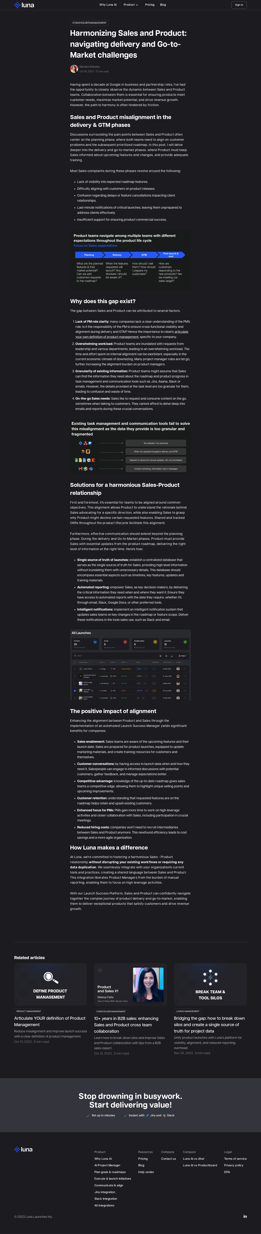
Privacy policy (233, 1165)
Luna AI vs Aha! (193, 1158)
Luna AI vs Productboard (200, 1165)
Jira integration (104, 1192)
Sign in (239, 5)
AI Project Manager (107, 1165)
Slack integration (105, 1198)
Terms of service (235, 1158)
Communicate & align (108, 1185)
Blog (163, 4)
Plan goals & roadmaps (110, 1172)
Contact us (168, 1158)
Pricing (149, 4)
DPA (227, 1172)
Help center (146, 1172)
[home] (24, 5)
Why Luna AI (107, 4)
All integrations (104, 1205)
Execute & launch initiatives (112, 1178)
